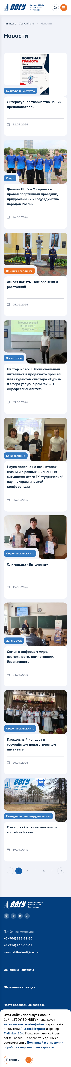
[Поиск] (55, 7)
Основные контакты (19, 970)
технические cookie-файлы (24, 1024)
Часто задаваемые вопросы (24, 1005)
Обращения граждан (19, 987)
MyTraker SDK (14, 1033)
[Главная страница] (14, 904)
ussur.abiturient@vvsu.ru (22, 952)
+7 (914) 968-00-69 (18, 945)
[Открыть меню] (63, 7)
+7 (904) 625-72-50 (18, 938)
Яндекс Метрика (33, 1029)
